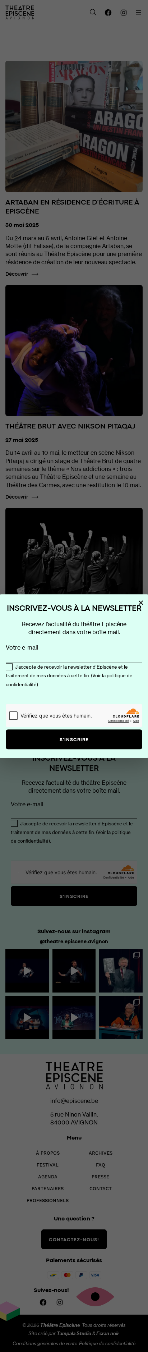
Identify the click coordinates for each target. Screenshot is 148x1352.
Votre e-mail (22, 647)
